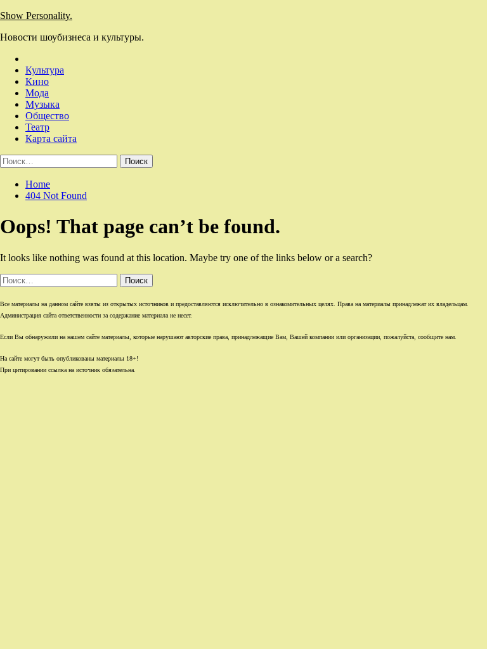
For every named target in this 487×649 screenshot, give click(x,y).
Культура (44, 70)
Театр (37, 127)
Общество (47, 115)
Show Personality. (36, 15)
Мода (37, 92)
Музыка (42, 104)
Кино (37, 81)
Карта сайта (51, 138)
